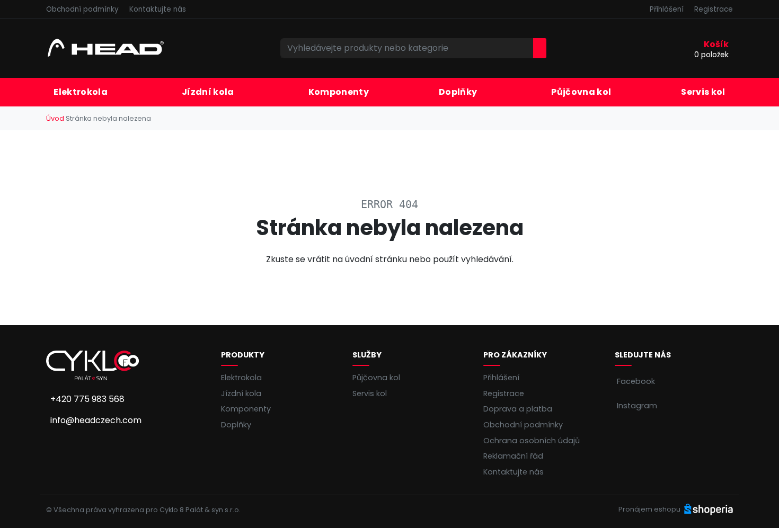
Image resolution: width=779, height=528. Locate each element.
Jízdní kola (241, 393)
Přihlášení (667, 9)
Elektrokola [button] (81, 92)
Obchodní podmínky (82, 9)
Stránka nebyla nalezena (108, 118)
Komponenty (338, 92)
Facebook (636, 381)
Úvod (55, 118)
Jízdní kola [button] (208, 92)
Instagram (637, 405)
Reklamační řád (513, 456)
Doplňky (236, 424)
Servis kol (703, 92)
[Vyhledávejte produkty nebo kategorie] (539, 48)
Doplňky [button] (458, 92)
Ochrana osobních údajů (531, 440)
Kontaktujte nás (157, 9)
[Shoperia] (708, 509)
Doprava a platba (517, 409)
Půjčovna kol (581, 92)
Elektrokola (241, 377)
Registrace (713, 9)
